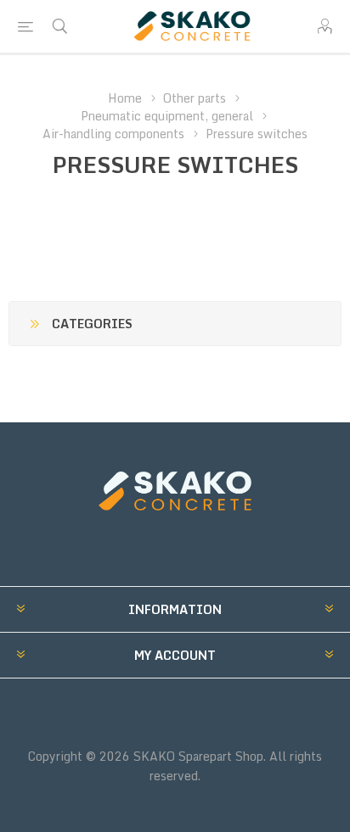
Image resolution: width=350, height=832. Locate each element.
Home (125, 98)
